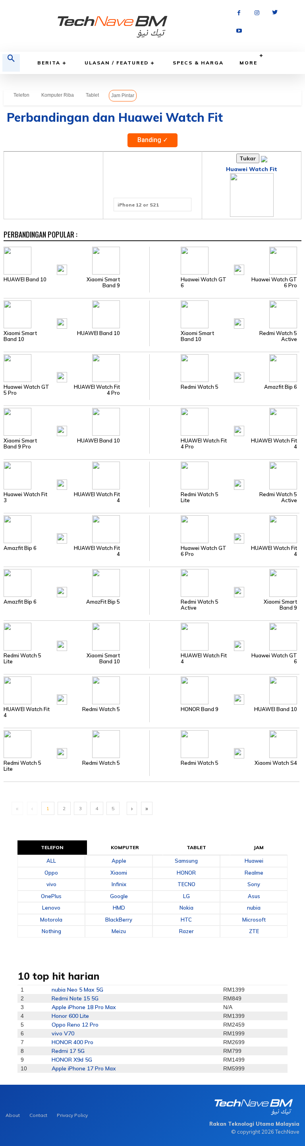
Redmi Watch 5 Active (278, 336)
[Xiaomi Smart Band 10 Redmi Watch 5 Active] (224, 314)
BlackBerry (118, 919)
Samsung (186, 861)
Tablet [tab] (197, 847)
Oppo (51, 872)
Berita (48, 63)
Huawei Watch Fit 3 (25, 497)
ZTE (254, 931)
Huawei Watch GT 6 (203, 282)
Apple (119, 861)
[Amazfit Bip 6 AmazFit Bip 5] (76, 582)
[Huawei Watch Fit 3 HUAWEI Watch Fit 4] (76, 475)
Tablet (92, 95)
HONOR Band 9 (199, 709)
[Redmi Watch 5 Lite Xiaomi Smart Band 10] (76, 636)
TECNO (186, 884)
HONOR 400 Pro (72, 1042)
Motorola (51, 919)
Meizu (119, 931)
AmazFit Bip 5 (103, 602)
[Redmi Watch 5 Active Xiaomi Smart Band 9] (224, 582)
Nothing (51, 931)
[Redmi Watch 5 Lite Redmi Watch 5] (76, 743)
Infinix (119, 884)
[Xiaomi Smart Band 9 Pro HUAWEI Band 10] (76, 421)
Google (119, 896)
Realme (254, 872)
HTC (186, 919)
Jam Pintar (122, 95)
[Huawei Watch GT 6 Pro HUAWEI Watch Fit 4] (224, 528)
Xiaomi (118, 872)
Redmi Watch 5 (199, 387)
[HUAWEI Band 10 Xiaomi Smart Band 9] (76, 260)
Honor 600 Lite (70, 1015)
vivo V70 (63, 1033)
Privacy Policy (72, 1115)
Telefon (21, 95)
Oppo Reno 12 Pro (75, 1024)
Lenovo (51, 907)
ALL (51, 861)
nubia (254, 907)
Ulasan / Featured (117, 63)
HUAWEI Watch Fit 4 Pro (97, 390)
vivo (51, 884)
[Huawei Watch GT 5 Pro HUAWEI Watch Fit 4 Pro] (76, 367)
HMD (119, 907)
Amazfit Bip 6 (280, 387)
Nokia (186, 907)
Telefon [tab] (52, 847)
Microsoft (254, 919)
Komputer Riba (57, 95)
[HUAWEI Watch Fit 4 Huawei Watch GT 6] (224, 636)
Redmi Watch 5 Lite (199, 497)
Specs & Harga (198, 63)
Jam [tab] (259, 847)
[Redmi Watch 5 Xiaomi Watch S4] (224, 743)
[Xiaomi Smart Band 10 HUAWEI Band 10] (76, 314)
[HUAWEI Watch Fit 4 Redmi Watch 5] (76, 690)
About (13, 1115)
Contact (38, 1115)
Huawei (254, 861)
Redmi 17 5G (68, 1050)
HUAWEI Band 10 (25, 280)
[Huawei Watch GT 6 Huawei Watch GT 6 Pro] (224, 260)
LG (186, 896)
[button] (11, 63)
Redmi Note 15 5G (75, 998)
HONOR (186, 872)
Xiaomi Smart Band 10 (20, 336)
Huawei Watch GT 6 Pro (274, 282)
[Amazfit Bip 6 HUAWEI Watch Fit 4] (76, 528)
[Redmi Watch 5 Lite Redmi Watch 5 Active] (224, 475)
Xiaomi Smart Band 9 (103, 282)
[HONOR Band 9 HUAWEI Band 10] (224, 690)
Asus (254, 896)
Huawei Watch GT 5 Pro (26, 390)
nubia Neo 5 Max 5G (77, 989)
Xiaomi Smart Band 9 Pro (20, 444)
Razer (186, 931)
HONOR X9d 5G (72, 1059)
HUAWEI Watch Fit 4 (274, 444)
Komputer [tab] (125, 847)
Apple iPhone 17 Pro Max (84, 1068)
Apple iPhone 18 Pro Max (84, 1007)
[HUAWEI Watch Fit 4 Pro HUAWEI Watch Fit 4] (224, 421)
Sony (253, 884)
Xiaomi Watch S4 (276, 763)
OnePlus (51, 896)
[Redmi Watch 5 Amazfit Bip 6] (224, 367)
